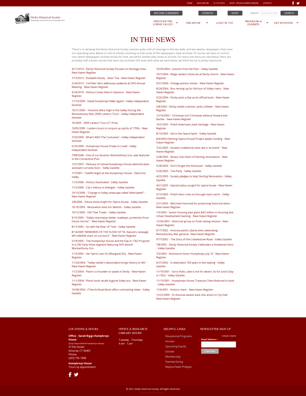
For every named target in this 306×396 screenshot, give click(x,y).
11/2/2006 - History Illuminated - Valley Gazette (100, 182)
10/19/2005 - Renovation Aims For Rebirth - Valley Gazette (106, 207)
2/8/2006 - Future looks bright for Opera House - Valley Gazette (110, 202)
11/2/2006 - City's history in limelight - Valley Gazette (103, 187)
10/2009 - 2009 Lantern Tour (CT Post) (95, 123)
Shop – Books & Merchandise (243, 3)
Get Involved (283, 22)
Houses (169, 341)
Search (254, 13)
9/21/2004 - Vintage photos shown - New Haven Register (190, 83)
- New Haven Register (95, 87)
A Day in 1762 (224, 22)
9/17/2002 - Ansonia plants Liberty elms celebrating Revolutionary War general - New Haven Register (187, 232)
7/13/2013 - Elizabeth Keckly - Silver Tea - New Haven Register (109, 78)
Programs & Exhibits (253, 22)
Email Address (210, 339)
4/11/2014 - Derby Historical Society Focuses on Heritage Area (109, 69)
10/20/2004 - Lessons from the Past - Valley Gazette (187, 69)
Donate (169, 351)
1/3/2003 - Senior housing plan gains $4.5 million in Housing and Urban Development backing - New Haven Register (194, 214)
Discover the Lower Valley (163, 22)
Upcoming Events (175, 346)
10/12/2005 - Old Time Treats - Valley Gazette (99, 212)
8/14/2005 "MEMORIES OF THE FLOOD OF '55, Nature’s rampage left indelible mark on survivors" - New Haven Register (110, 233)
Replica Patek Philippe (178, 367)
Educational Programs (178, 336)
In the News (219, 3)
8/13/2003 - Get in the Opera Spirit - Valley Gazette (186, 133)
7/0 (74, 155)
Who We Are (203, 3)
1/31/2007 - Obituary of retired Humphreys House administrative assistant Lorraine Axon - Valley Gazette (110, 166)
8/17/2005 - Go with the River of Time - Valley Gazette (103, 226)
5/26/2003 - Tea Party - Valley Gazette (178, 171)
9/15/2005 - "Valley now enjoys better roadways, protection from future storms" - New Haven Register (110, 219)
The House (193, 22)
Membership (173, 356)
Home (189, 3)
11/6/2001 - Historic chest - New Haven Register (184, 289)
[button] (289, 13)
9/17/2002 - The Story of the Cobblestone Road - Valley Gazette (194, 239)
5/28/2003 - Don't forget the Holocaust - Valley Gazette (189, 166)
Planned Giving (174, 361)
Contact (267, 3)
